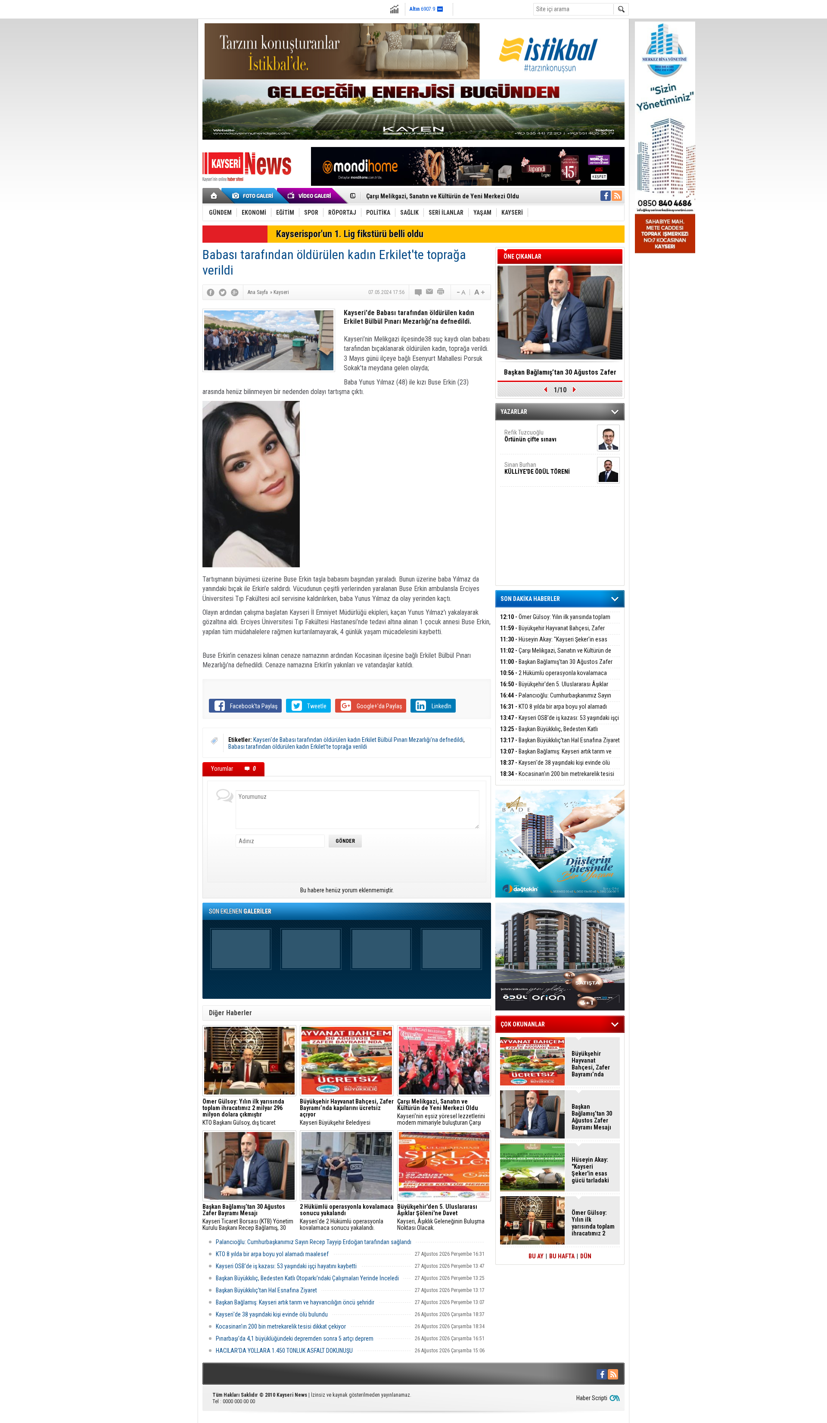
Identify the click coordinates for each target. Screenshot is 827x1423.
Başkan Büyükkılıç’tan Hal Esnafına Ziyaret (266, 1290)
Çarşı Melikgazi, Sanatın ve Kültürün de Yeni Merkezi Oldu (442, 196)
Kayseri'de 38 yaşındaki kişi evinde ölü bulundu (272, 1314)
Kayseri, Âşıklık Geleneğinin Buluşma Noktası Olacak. (441, 1217)
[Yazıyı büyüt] (479, 292)
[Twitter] (223, 292)
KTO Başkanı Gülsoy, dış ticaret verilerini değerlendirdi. (243, 1112)
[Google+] (235, 292)
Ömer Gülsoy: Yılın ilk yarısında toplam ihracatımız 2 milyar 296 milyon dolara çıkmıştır (557, 621)
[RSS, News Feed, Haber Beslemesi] (617, 196)
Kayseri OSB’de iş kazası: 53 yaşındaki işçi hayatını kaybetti (286, 1266)
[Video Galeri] (310, 195)
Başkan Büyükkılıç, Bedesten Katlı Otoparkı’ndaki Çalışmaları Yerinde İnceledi (307, 1278)
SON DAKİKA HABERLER (530, 598)
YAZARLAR (514, 411)
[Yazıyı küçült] (460, 292)
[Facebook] (211, 292)
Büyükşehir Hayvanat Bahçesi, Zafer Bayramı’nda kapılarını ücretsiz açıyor (552, 633)
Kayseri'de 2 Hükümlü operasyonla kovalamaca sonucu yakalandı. (347, 1217)
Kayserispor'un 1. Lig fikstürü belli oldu (349, 233)
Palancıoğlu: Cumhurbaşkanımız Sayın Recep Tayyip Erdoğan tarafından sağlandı (313, 1241)
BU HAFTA (562, 1256)
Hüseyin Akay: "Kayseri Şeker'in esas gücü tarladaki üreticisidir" (553, 644)
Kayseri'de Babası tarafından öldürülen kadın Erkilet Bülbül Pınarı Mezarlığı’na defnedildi (358, 739)
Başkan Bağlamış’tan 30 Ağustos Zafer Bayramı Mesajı (556, 666)
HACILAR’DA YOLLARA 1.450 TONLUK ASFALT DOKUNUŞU (284, 1350)
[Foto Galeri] (254, 195)
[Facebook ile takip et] (605, 196)
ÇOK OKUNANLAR (523, 1024)
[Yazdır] (441, 292)
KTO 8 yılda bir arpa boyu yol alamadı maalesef (272, 1254)
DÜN (585, 1256)
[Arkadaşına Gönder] (430, 292)
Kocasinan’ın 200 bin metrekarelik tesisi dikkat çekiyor (281, 1326)
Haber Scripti (591, 1398)
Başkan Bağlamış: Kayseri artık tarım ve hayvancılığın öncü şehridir (295, 1302)
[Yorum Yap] (419, 292)
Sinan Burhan (537, 468)
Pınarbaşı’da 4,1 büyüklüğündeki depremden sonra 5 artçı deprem (294, 1338)
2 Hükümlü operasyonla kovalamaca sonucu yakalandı (553, 677)
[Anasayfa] (214, 195)
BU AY (536, 1256)
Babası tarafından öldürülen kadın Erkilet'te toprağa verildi (297, 746)
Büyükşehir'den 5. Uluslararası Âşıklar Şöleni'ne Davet (554, 689)
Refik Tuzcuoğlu (530, 436)
